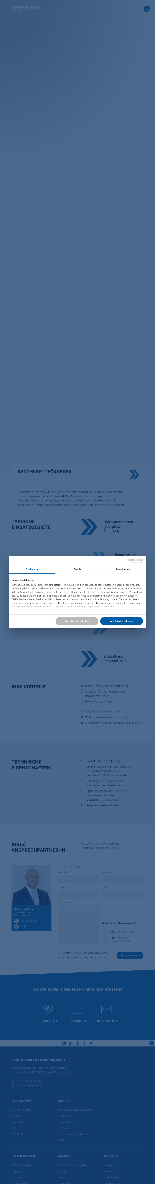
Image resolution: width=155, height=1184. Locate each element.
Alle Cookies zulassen (121, 621)
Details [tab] (77, 569)
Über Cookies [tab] (123, 569)
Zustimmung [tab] (32, 569)
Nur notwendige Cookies (76, 621)
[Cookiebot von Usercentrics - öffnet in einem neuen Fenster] (130, 560)
